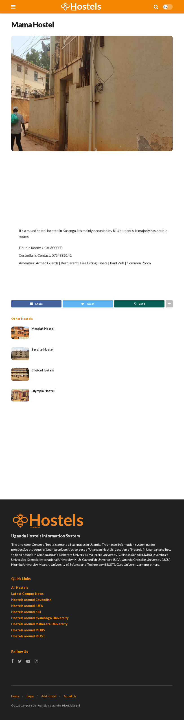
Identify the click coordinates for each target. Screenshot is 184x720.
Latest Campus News (27, 594)
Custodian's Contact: (35, 255)
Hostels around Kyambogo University (40, 618)
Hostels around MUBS (28, 630)
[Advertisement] (92, 189)
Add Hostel (48, 696)
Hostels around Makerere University (39, 624)
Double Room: (30, 247)
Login (30, 696)
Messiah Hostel (42, 329)
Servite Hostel (42, 349)
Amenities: (27, 263)
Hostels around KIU (26, 612)
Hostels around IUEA (27, 606)
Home (15, 696)
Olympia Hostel (43, 391)
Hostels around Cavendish (31, 600)
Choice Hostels (42, 370)
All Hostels (19, 588)
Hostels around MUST (28, 636)
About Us (70, 696)
